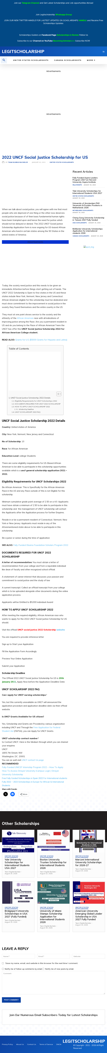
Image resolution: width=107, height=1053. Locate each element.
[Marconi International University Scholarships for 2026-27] (89, 841)
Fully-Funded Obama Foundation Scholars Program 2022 (40, 545)
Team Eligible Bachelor (18, 162)
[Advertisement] (53, 92)
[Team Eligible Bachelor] (4, 162)
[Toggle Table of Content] (57, 394)
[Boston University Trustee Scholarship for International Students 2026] (53, 841)
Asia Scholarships (80, 223)
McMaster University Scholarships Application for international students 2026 (88, 231)
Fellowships (77, 185)
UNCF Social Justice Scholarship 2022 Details (30, 398)
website (60, 629)
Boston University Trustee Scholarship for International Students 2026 (53, 863)
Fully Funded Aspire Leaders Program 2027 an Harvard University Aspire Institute (85, 179)
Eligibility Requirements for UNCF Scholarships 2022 (36, 401)
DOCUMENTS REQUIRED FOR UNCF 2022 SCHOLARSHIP (37, 404)
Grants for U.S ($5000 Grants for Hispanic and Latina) (41, 339)
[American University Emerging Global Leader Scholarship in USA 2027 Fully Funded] (89, 892)
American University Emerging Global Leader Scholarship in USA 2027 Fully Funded (88, 915)
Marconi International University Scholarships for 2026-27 (88, 862)
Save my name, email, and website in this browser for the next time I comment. (41, 963)
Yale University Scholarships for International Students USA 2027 (87, 192)
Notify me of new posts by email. (59, 969)
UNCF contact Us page (33, 760)
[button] (4, 60)
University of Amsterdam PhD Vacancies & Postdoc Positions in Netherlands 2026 (87, 205)
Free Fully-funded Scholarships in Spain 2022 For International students (34, 778)
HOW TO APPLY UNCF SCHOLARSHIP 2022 (32, 407)
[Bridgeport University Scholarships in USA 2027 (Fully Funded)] (18, 892)
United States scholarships (62, 162)
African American (25, 318)
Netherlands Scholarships (83, 210)
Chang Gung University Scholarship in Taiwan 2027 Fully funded (88, 218)
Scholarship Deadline (26, 409)
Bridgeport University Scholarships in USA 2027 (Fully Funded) (17, 913)
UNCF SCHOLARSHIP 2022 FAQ (27, 412)
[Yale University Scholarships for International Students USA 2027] (18, 841)
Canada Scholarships (81, 236)
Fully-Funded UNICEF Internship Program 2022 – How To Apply (32, 767)
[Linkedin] (103, 51)
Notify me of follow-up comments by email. (23, 969)
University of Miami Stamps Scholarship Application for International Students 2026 (52, 916)
